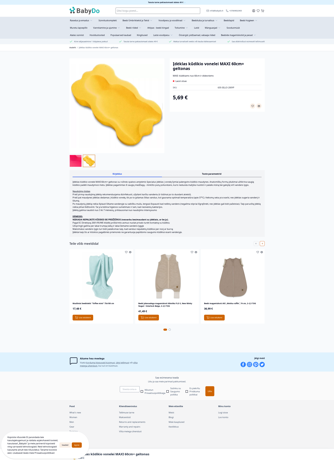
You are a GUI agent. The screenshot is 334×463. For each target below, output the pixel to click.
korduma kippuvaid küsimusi (100, 362)
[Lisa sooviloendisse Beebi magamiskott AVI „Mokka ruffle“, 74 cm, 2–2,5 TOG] (258, 252)
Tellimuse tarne (126, 412)
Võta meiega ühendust (130, 431)
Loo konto (223, 417)
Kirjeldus (117, 173)
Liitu (210, 391)
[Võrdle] (259, 106)
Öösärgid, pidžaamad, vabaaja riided (197, 35)
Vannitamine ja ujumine (105, 27)
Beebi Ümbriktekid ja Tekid (136, 20)
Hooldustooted (97, 35)
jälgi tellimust (122, 362)
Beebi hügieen (247, 20)
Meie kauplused (176, 422)
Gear (71, 426)
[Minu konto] (254, 11)
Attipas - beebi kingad (158, 27)
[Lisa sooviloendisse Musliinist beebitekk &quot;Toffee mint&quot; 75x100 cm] (126, 252)
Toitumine (180, 27)
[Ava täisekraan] (116, 105)
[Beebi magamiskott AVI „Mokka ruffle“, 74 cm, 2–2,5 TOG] (232, 275)
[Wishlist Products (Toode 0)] (258, 11)
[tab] (165, 330)
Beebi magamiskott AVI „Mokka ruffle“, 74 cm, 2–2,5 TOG (230, 303)
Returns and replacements (132, 422)
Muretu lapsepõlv (78, 27)
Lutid (196, 27)
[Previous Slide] (256, 243)
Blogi (171, 417)
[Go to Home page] (84, 11)
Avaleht (72, 47)
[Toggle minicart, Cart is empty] (263, 11)
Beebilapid (229, 20)
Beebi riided (132, 27)
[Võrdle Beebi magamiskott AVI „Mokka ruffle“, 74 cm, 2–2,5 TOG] (262, 252)
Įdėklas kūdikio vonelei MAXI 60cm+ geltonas (98, 47)
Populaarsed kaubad (121, 35)
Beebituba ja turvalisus (203, 20)
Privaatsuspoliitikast (45, 452)
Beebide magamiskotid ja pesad (237, 35)
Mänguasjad (211, 27)
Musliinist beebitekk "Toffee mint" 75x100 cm (93, 303)
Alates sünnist (77, 35)
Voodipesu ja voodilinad (170, 20)
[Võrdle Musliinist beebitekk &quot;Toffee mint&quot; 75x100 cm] (130, 252)
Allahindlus (74, 436)
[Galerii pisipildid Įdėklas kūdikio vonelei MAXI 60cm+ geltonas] (82, 161)
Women (73, 417)
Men (71, 422)
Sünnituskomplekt (108, 20)
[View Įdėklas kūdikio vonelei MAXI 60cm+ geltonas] (75, 161)
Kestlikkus (174, 426)
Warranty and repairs (129, 426)
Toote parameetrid (211, 173)
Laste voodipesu (161, 35)
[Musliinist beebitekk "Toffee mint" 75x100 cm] (101, 275)
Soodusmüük (233, 27)
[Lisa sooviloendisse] (252, 106)
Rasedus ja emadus (79, 20)
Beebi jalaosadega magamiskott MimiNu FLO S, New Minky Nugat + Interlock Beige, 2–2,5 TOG (165, 304)
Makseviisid (125, 417)
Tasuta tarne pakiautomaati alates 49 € (166, 2)
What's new (75, 412)
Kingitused (142, 35)
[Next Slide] (262, 243)
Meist (171, 412)
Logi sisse (223, 412)
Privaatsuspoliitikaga (155, 393)
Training (73, 431)
